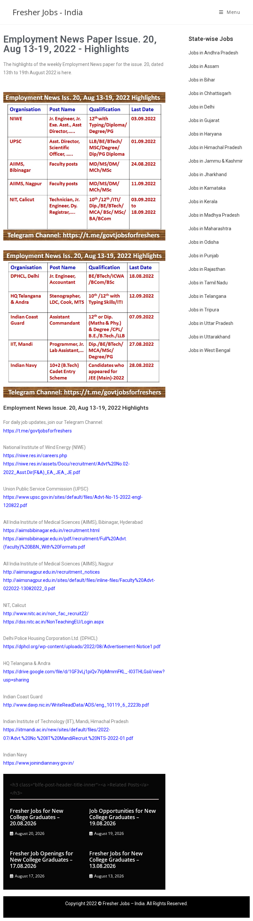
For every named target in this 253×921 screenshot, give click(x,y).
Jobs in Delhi (201, 107)
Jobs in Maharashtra (209, 228)
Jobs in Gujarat (203, 120)
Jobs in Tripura (203, 309)
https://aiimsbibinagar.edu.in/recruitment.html (51, 530)
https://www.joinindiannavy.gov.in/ (38, 763)
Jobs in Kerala (202, 201)
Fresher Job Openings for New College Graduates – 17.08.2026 (41, 860)
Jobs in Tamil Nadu (208, 282)
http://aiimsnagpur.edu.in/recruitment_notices (51, 572)
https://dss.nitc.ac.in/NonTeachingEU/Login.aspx (53, 621)
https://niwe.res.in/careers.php (35, 455)
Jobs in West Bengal (209, 350)
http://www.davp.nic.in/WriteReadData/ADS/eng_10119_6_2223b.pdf (76, 705)
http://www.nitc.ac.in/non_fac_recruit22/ (46, 613)
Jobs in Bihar (201, 79)
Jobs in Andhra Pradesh (213, 52)
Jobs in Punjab (203, 255)
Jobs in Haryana (205, 134)
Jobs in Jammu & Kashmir (215, 161)
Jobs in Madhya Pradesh (213, 215)
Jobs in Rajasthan (206, 269)
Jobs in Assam (203, 66)
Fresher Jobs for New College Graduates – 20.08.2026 (36, 817)
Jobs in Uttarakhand (209, 336)
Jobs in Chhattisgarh (209, 93)
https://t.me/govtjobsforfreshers (37, 430)
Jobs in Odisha (203, 242)
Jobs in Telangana (207, 296)
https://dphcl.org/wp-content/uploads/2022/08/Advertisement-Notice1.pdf (82, 646)
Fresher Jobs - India (48, 12)
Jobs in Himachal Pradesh (215, 147)
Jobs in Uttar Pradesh (210, 323)
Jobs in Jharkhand (207, 174)
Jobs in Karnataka (207, 188)
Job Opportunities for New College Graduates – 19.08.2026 (122, 817)
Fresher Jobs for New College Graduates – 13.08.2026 (116, 860)
